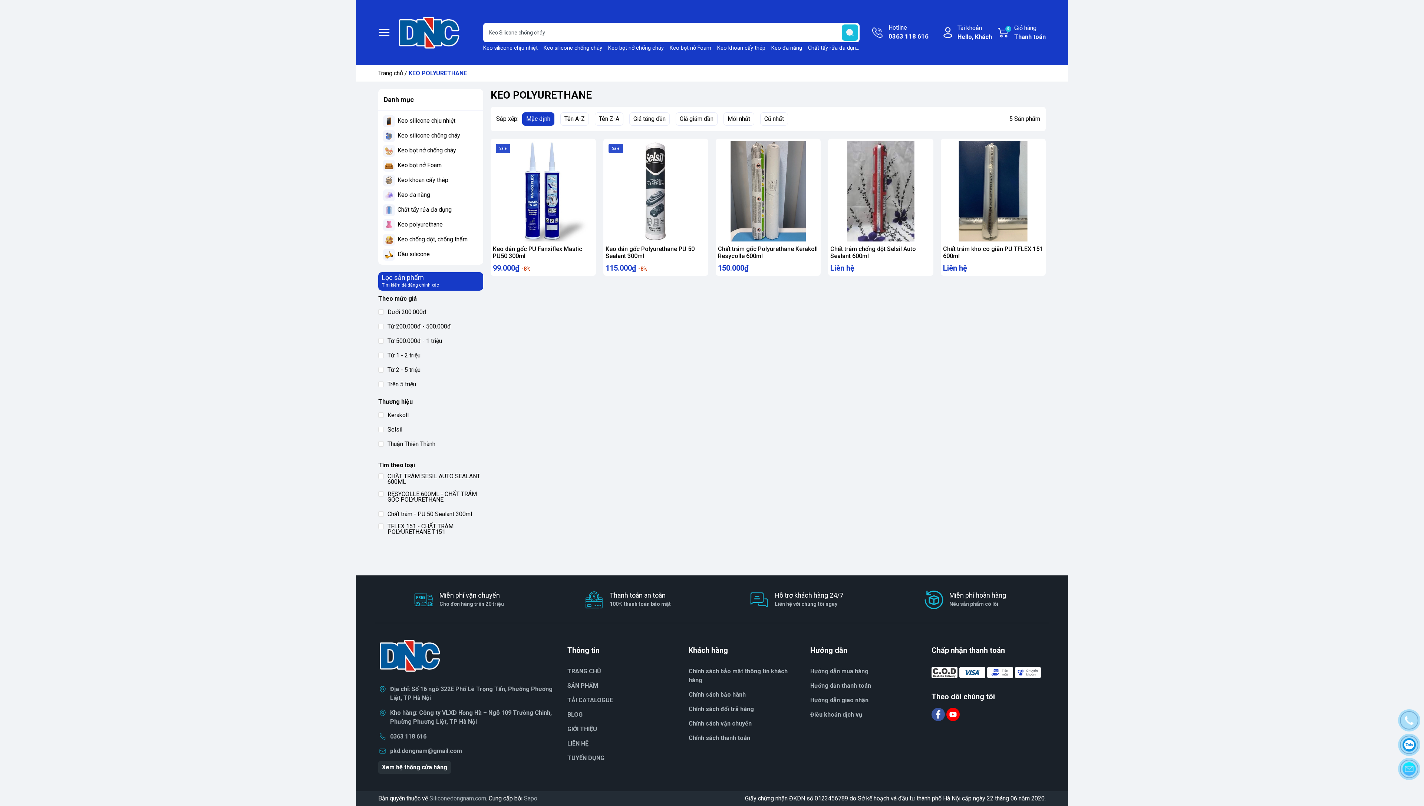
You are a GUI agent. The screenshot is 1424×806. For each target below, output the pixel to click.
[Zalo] (1409, 744)
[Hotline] (1409, 720)
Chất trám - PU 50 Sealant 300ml (430, 514)
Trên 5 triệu (402, 384)
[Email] (1409, 769)
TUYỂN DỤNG (585, 758)
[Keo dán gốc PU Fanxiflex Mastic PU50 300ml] (543, 191)
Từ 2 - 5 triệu (404, 370)
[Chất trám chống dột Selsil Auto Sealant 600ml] (880, 191)
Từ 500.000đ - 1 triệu (415, 341)
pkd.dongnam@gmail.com (426, 750)
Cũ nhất (774, 118)
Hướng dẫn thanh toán (840, 685)
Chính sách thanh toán (719, 737)
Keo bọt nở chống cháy (636, 48)
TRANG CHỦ (584, 671)
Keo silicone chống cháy (573, 48)
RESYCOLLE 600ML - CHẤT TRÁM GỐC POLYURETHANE (432, 496)
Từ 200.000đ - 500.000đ (419, 326)
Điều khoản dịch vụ (836, 714)
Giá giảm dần (696, 118)
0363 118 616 (408, 736)
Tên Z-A (609, 118)
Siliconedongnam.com (457, 798)
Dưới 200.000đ (407, 312)
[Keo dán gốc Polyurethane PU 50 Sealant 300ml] (656, 191)
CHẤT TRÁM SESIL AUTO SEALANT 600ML (434, 479)
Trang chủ (390, 73)
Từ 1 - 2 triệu (404, 355)
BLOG (575, 714)
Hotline (909, 32)
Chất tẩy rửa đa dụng (833, 48)
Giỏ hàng (1026, 32)
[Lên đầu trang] (1411, 789)
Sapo (530, 798)
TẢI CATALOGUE (590, 700)
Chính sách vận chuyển (720, 723)
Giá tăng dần (649, 118)
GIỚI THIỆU (582, 729)
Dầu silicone (414, 254)
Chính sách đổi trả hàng (721, 709)
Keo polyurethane (420, 224)
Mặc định (538, 118)
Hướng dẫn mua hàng (839, 671)
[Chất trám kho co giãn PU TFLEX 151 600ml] (993, 191)
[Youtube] (953, 713)
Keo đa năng (786, 48)
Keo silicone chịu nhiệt (510, 48)
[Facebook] (939, 713)
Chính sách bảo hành (717, 694)
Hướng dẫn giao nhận (839, 700)
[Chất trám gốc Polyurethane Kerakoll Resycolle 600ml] (768, 191)
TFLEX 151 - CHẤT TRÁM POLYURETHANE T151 (421, 529)
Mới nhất (739, 118)
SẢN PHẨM (582, 685)
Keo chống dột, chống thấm (433, 239)
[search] (850, 32)
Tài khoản (974, 32)
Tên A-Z (574, 118)
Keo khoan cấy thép (741, 48)
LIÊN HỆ (578, 743)
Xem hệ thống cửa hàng (414, 767)
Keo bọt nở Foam (690, 48)
